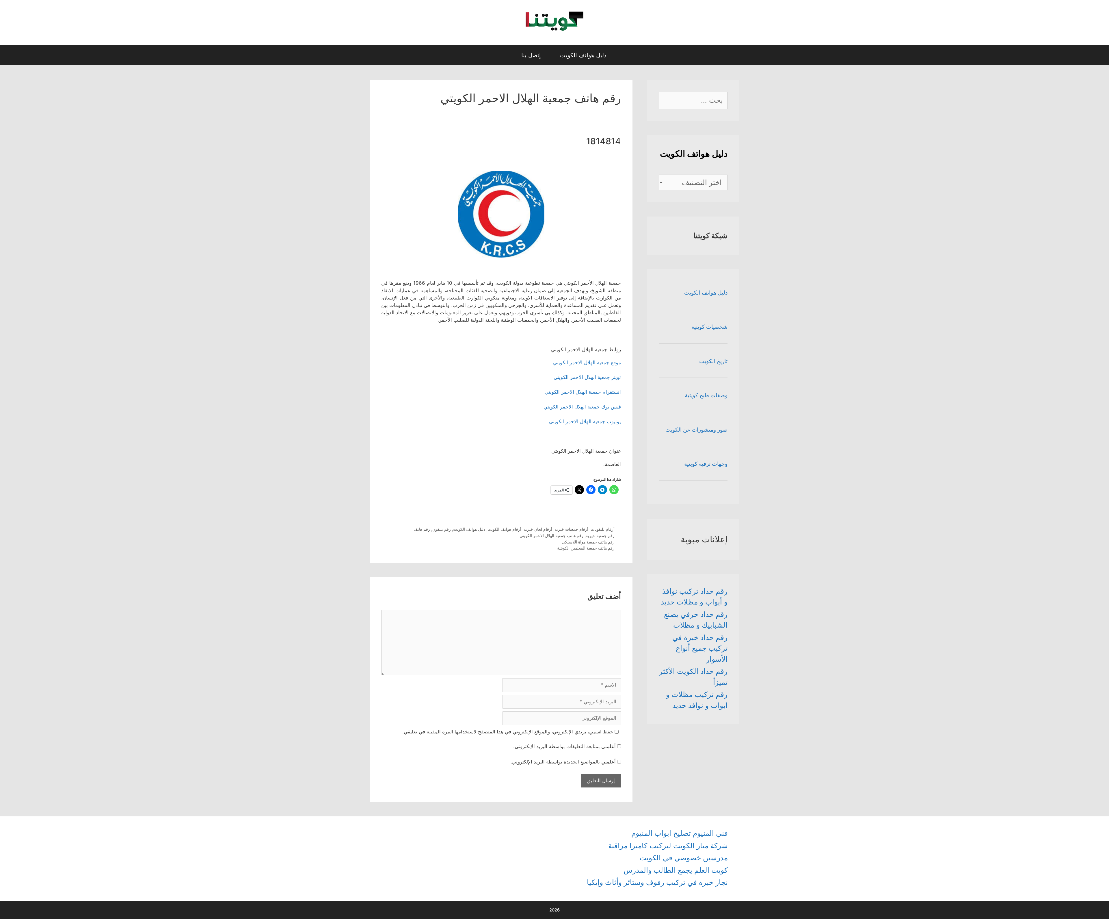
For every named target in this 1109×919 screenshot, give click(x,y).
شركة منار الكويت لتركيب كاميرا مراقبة (668, 845)
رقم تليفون (441, 529)
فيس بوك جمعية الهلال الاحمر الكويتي (582, 407)
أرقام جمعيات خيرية (571, 529)
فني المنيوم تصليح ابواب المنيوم (679, 833)
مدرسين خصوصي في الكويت (683, 857)
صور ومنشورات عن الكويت (696, 429)
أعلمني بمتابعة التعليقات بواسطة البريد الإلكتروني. (564, 746)
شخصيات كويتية (709, 326)
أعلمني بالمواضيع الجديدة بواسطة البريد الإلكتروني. (563, 762)
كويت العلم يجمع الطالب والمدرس (676, 870)
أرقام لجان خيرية (538, 529)
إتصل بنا (531, 55)
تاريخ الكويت (713, 361)
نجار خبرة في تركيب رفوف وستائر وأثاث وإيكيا (657, 882)
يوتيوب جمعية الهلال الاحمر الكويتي (585, 421)
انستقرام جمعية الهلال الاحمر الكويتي (583, 392)
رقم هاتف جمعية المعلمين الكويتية (586, 548)
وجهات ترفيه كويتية (705, 464)
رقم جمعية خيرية (600, 535)
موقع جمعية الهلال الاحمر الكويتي (587, 362)
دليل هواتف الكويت (583, 55)
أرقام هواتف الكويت (504, 529)
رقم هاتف (422, 529)
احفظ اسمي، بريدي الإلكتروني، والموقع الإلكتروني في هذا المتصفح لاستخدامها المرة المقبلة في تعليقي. (508, 732)
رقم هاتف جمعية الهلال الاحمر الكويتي (551, 535)
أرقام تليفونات (603, 529)
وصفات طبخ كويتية (706, 395)
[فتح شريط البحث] (506, 55)
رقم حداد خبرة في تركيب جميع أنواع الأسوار (699, 648)
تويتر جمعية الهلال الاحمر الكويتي (587, 377)
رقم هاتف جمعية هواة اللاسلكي (588, 541)
